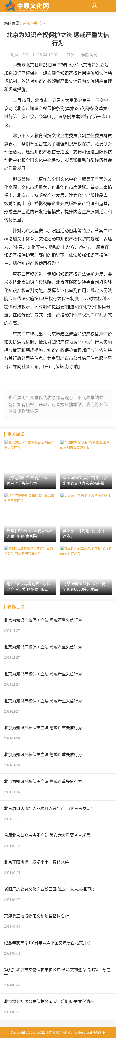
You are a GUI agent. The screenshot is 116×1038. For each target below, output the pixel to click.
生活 (37, 23)
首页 (26, 23)
